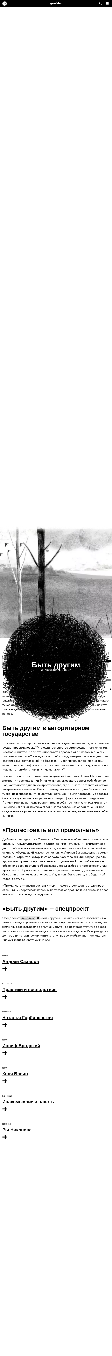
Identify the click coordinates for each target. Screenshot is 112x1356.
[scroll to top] (56, 1346)
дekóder (56, 3)
